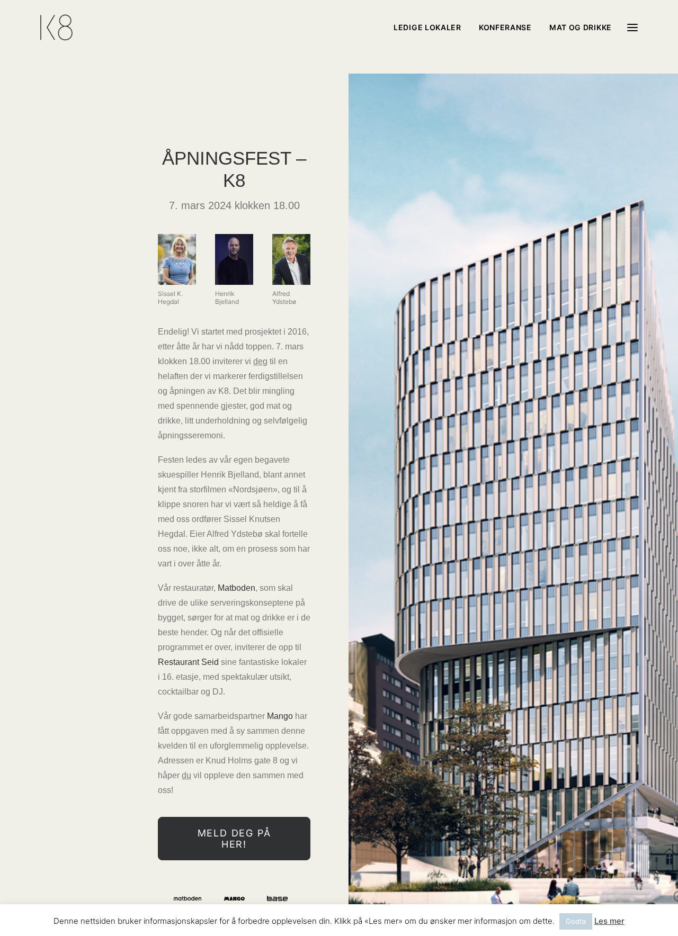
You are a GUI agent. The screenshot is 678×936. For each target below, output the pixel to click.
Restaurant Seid (188, 662)
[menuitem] (431, 27)
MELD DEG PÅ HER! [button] (236, 838)
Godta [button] (576, 921)
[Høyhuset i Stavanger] (56, 27)
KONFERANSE (505, 27)
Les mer (609, 921)
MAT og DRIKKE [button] (580, 27)
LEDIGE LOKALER (427, 27)
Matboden (236, 587)
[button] (632, 27)
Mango (280, 716)
